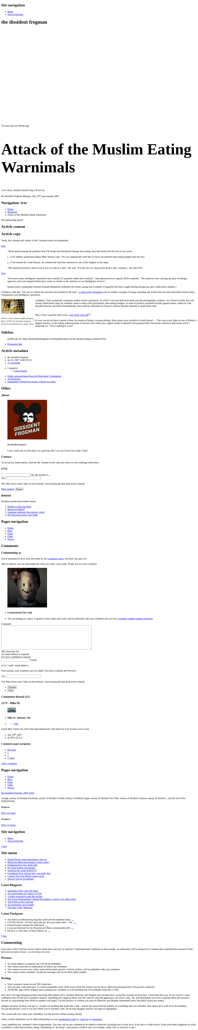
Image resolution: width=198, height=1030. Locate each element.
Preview (12, 687)
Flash (10, 533)
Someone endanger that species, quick (26, 512)
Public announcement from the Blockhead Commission (34, 376)
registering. (97, 1019)
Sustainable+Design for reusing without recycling (31, 381)
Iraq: (3, 246)
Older (10, 536)
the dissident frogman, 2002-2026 (17, 793)
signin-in (84, 1019)
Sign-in (20, 879)
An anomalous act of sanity (20, 904)
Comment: (6, 624)
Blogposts (28, 862)
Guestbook (28, 873)
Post (11, 690)
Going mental (20, 371)
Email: (33, 660)
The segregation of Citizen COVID (24, 893)
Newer (10, 539)
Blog (9, 531)
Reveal (19, 489)
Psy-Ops (21, 867)
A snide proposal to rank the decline (24, 896)
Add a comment (9, 763)
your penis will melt (78, 315)
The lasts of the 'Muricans (19, 907)
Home (10, 528)
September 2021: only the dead (22, 891)
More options (7, 489)
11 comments (13, 363)
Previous (11, 750)
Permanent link (14, 344)
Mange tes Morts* (16, 509)
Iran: (3, 273)
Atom (12, 813)
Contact (25, 876)
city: (3, 478)
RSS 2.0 (5, 813)
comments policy (55, 558)
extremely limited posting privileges (135, 618)
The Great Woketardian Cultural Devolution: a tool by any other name (41, 899)
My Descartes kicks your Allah (22, 515)
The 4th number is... (40, 475)
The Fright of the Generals (20, 902)
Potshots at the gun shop (19, 506)
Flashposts (22, 865)
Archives (22, 870)
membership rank (67, 1019)
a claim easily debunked (90, 292)
